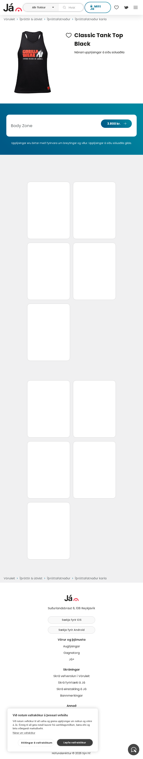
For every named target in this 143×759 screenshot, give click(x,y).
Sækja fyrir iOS (71, 620)
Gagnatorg (71, 653)
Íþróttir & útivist (31, 19)
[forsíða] (12, 7)
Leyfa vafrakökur (74, 742)
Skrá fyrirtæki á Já (71, 682)
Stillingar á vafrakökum (37, 742)
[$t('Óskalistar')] (116, 7)
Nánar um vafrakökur (24, 733)
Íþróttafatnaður (58, 19)
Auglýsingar (71, 646)
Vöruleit (9, 19)
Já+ (71, 659)
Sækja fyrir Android (71, 630)
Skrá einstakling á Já (71, 689)
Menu (136, 7)
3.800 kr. (113, 124)
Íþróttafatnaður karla (91, 19)
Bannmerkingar (71, 695)
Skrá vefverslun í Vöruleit (71, 676)
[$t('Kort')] (126, 7)
